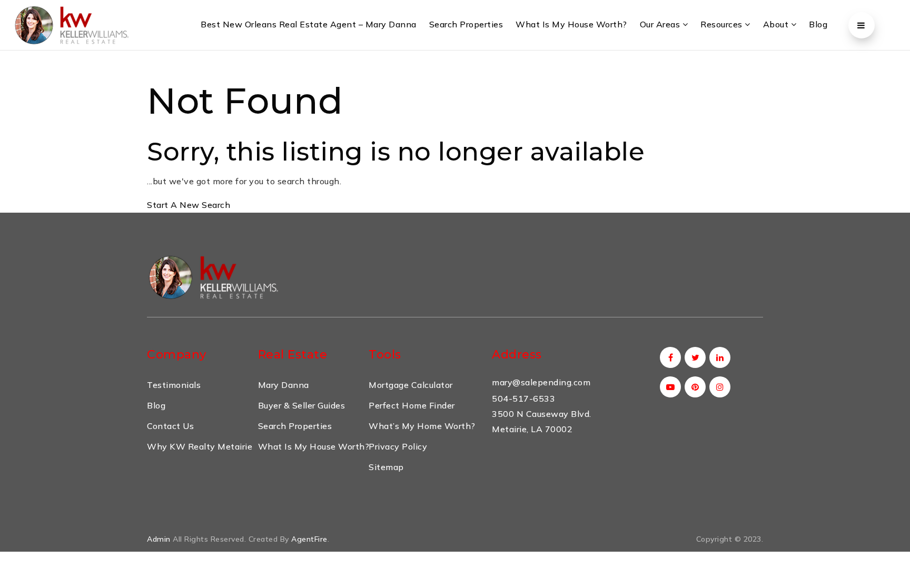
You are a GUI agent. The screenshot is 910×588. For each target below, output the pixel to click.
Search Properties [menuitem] (466, 24)
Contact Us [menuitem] (170, 426)
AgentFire (309, 539)
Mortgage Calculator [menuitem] (411, 385)
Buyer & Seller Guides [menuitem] (301, 405)
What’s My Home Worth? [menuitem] (422, 426)
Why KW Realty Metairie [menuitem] (199, 446)
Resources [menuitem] (722, 24)
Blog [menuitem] (818, 24)
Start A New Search (188, 205)
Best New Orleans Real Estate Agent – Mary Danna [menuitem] (309, 24)
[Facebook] (668, 357)
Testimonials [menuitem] (174, 385)
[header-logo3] (71, 24)
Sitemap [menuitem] (386, 467)
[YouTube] (668, 387)
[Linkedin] (718, 357)
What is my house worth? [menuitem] (571, 24)
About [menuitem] (777, 24)
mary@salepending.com (541, 382)
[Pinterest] (693, 387)
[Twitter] (693, 357)
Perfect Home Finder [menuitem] (412, 405)
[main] (455, 132)
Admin (159, 539)
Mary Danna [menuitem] (283, 385)
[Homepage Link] (213, 276)
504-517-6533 (523, 398)
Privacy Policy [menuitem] (398, 446)
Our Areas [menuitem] (661, 24)
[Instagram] (718, 387)
